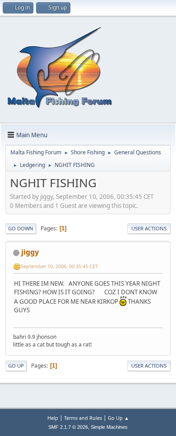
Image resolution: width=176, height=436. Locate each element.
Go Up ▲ (118, 417)
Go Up (16, 365)
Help (52, 417)
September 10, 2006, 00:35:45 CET (59, 266)
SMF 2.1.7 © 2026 (68, 427)
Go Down (20, 228)
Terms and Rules (83, 417)
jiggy (30, 252)
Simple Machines (109, 427)
